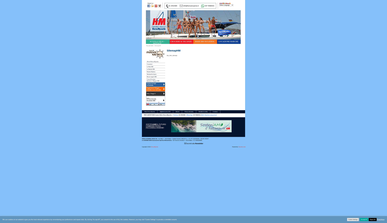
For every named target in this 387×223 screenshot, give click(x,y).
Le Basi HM (150, 66)
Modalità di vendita (203, 111)
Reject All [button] (372, 219)
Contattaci (149, 64)
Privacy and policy (189, 111)
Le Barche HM (151, 69)
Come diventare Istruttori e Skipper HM (153, 80)
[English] (220, 3)
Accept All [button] (364, 219)
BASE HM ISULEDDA (204, 41)
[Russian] (228, 3)
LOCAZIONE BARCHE (228, 41)
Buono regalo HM (152, 76)
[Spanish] (230, 3)
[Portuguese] (226, 3)
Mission (177, 111)
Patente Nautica (151, 71)
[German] (223, 3)
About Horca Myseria (152, 61)
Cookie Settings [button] (353, 219)
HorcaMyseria (160, 23)
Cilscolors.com (242, 146)
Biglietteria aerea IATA (165, 111)
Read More (380, 219)
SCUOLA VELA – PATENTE (157, 42)
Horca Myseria (154, 146)
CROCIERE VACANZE (181, 41)
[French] (222, 3)
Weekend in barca (151, 74)
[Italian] (225, 3)
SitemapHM (173, 50)
